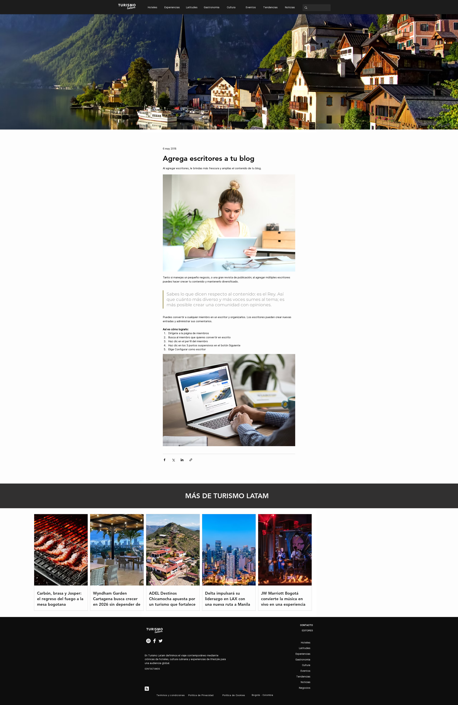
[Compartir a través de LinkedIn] (182, 460)
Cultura (306, 665)
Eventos (305, 671)
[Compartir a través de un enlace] (191, 460)
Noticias (305, 682)
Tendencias (303, 676)
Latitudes (304, 648)
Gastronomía (302, 659)
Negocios (304, 688)
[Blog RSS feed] (147, 689)
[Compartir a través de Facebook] (164, 460)
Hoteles (305, 642)
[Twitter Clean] (160, 641)
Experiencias (303, 654)
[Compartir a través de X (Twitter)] (173, 460)
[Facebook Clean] (154, 641)
